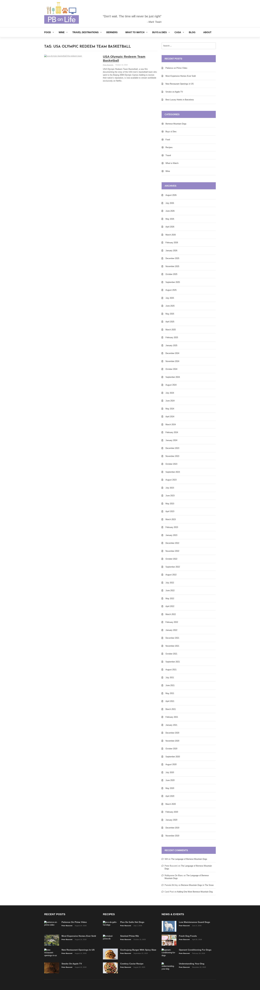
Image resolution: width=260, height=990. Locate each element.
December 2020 (172, 733)
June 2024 (170, 401)
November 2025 (172, 266)
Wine (62, 32)
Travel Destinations (85, 32)
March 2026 (171, 235)
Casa (178, 32)
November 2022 (172, 551)
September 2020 (173, 756)
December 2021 (172, 638)
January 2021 (171, 725)
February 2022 (172, 622)
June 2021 (170, 685)
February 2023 (172, 527)
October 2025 (171, 274)
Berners (112, 32)
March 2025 (171, 329)
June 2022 (170, 590)
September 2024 (173, 377)
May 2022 (170, 598)
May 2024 (170, 409)
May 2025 (170, 314)
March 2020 (171, 804)
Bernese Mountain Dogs (176, 124)
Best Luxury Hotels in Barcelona (180, 100)
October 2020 (171, 749)
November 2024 (172, 361)
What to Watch (134, 32)
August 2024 (171, 385)
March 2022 (171, 614)
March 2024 (171, 424)
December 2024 (172, 353)
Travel (168, 155)
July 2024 (170, 393)
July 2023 (170, 488)
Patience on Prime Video (176, 68)
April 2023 (170, 511)
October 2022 (171, 559)
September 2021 (173, 662)
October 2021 (171, 654)
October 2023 (171, 464)
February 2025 (172, 337)
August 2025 (171, 290)
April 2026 (170, 227)
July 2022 (170, 583)
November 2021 (172, 646)
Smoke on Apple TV (174, 92)
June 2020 (170, 780)
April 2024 (170, 416)
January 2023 (171, 535)
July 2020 (170, 772)
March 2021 (171, 709)
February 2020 (172, 812)
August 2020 (171, 764)
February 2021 (172, 717)
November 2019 (172, 836)
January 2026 (171, 250)
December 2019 (172, 828)
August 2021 (171, 669)
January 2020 (171, 820)
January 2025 (171, 345)
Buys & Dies (159, 32)
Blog (192, 32)
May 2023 (170, 503)
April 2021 (170, 701)
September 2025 (173, 282)
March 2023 (171, 519)
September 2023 (173, 472)
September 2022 (173, 567)
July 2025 (170, 298)
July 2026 (170, 203)
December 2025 (172, 258)
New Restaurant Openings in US (180, 84)
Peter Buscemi (108, 65)
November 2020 (172, 741)
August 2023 (171, 480)
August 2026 (171, 195)
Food (47, 32)
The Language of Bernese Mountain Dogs (189, 859)
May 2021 (170, 693)
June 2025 (170, 306)
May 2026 (170, 219)
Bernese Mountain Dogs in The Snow (197, 885)
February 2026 (172, 242)
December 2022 (172, 543)
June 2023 (170, 495)
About (207, 32)
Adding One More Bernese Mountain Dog (195, 892)
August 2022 (171, 575)
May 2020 (170, 788)
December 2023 (172, 448)
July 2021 (170, 677)
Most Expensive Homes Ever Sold (181, 76)
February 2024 (172, 432)
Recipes (169, 147)
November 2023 (172, 456)
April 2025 (170, 322)
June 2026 (170, 211)
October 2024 (171, 369)
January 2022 (171, 630)
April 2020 (170, 796)
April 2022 (170, 606)
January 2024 (171, 440)
